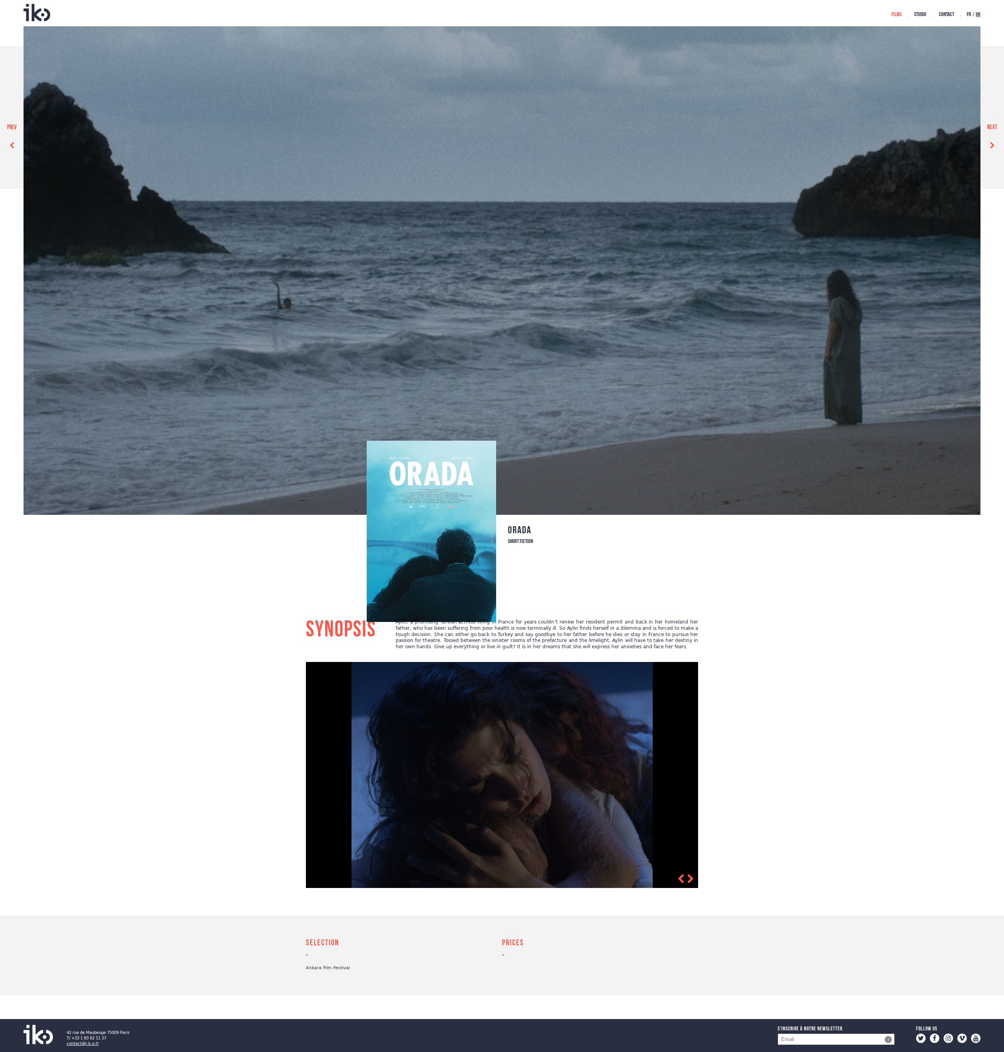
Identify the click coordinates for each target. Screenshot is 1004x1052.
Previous (667, 881)
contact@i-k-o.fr (83, 1043)
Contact (946, 14)
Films (896, 14)
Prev (11, 127)
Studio (920, 14)
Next (992, 127)
